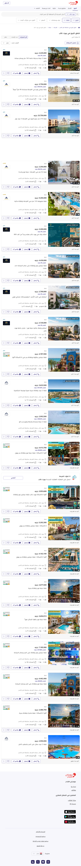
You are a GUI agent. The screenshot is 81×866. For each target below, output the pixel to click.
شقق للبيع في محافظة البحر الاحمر (68, 28)
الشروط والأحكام (40, 832)
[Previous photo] (50, 59)
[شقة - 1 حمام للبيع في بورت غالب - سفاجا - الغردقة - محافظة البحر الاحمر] (40, 300)
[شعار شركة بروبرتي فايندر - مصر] (73, 3)
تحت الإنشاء (14, 37)
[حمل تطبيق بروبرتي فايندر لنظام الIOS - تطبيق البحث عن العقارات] (70, 811)
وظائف (73, 790)
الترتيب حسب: (15, 43)
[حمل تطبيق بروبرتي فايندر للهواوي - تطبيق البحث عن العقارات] (70, 821)
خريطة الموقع (40, 846)
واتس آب (15, 73)
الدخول (6, 3)
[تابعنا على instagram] (48, 862)
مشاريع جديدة (62, 8)
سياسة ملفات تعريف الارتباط (40, 841)
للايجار (69, 8)
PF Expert (73, 804)
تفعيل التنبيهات (71, 43)
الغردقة (55, 28)
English (47, 853)
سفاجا (49, 28)
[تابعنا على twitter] (38, 862)
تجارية (54, 8)
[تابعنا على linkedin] (33, 862)
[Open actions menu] (4, 73)
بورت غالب (72, 14)
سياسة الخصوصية (40, 836)
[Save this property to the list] (8, 73)
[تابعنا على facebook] (43, 862)
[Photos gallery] (64, 59)
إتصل (35, 73)
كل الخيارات (23, 37)
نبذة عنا (73, 786)
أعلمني (13, 478)
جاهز (5, 37)
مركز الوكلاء (72, 800)
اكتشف (38, 8)
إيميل (26, 73)
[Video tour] (74, 370)
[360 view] (74, 101)
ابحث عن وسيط (46, 8)
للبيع (75, 8)
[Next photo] (78, 59)
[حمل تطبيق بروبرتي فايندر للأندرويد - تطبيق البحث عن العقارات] (70, 816)
